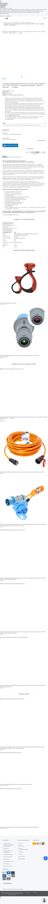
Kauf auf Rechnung (8, 856)
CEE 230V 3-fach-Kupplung (19, 238)
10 (14, 243)
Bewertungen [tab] (11, 160)
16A (15, 240)
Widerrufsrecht (21, 856)
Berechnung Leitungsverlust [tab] (20, 160)
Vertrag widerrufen (8, 883)
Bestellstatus (6, 848)
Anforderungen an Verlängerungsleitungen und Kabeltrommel (9, 845)
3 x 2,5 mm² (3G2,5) (18, 242)
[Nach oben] (0, 897)
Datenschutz (8, 16)
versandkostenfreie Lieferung (15, 134)
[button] (29, 18)
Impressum (2, 16)
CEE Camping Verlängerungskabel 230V (15, 94)
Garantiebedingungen (8, 854)
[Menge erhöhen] (22, 148)
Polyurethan (15, 211)
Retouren (20, 843)
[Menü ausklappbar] (2, 18)
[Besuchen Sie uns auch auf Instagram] (3, 887)
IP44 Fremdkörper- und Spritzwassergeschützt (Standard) (26, 233)
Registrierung (6, 859)
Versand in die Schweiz (8, 861)
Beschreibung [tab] (5, 160)
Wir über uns (6, 863)
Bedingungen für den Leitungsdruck (8, 851)
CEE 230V (16, 236)
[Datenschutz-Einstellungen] (0, 1)
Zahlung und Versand (8, 866)
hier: (34, 212)
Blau (15, 239)
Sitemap (20, 854)
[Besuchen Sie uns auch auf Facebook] (3, 885)
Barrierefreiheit (21, 858)
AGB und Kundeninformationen (23, 849)
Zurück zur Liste (5, 22)
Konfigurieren (3, 5)
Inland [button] (14, 139)
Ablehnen (2, 6)
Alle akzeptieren (3, 3)
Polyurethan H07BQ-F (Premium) (21, 235)
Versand (21, 889)
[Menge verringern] (3, 148)
